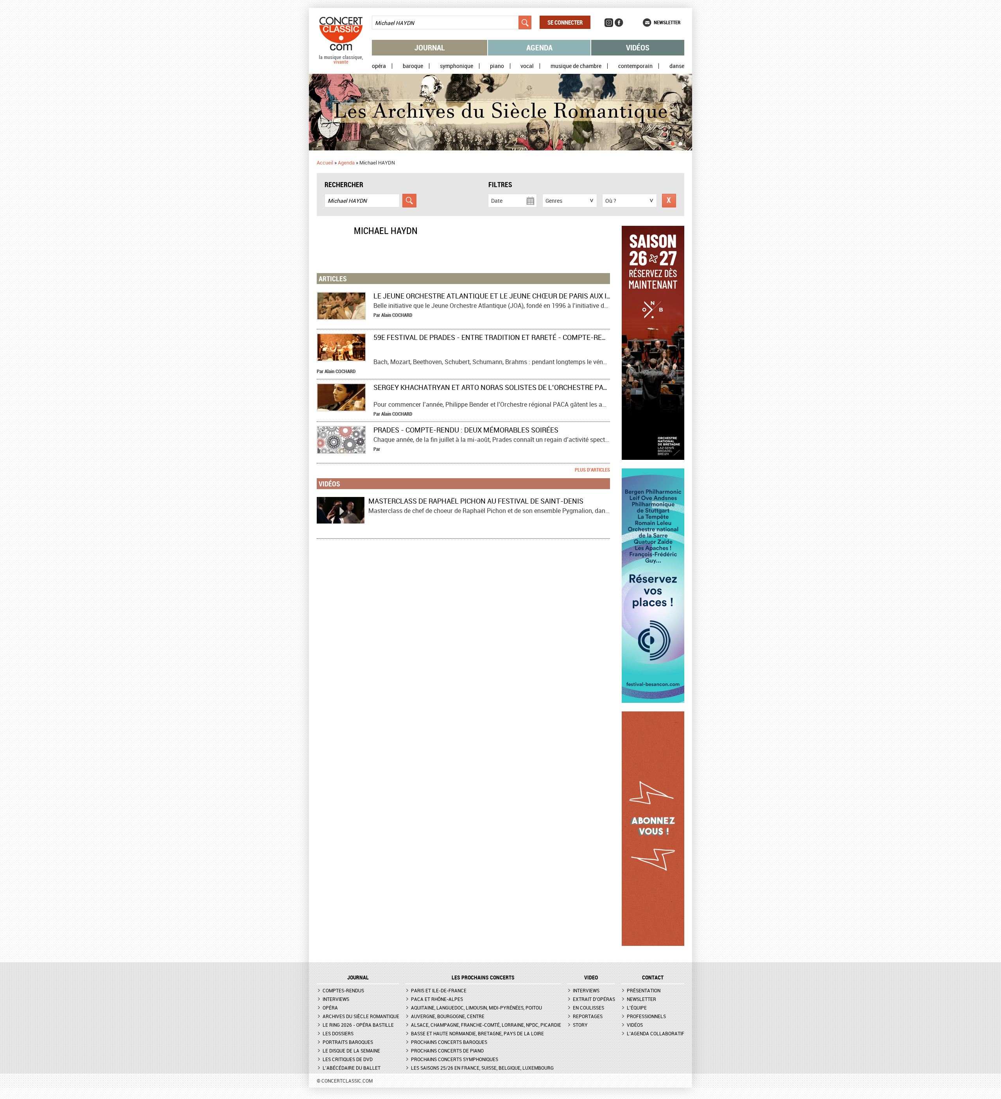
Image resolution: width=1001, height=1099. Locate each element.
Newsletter (667, 22)
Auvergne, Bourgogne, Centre (447, 1016)
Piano (497, 66)
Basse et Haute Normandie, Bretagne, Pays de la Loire (477, 1033)
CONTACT (653, 977)
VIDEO (591, 977)
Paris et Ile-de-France (438, 990)
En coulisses (588, 1007)
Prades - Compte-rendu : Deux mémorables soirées (465, 429)
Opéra (379, 66)
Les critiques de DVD (348, 1059)
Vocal (527, 66)
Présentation (643, 990)
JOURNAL (358, 977)
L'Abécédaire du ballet (351, 1068)
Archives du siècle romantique (361, 1016)
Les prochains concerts (483, 977)
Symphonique (456, 66)
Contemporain (635, 66)
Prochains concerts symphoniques (454, 1059)
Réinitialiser (669, 200)
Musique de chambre (576, 66)
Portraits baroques (348, 1042)
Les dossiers (338, 1033)
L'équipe (637, 1007)
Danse (676, 66)
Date (496, 200)
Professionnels (646, 1016)
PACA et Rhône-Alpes (437, 999)
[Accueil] (341, 62)
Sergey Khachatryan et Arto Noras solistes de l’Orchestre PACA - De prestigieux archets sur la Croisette (569, 387)
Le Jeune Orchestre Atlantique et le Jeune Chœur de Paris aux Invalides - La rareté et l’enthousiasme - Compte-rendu (591, 295)
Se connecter (565, 22)
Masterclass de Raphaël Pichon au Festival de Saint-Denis (475, 501)
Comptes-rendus (343, 990)
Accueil (325, 162)
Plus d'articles (592, 469)
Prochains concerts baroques (449, 1042)
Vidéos (637, 47)
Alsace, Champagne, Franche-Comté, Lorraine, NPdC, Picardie (486, 1025)
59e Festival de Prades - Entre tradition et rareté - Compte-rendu (494, 337)
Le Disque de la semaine (351, 1050)
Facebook (619, 22)
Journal (429, 47)
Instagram (609, 22)
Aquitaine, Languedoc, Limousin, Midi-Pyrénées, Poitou (476, 1007)
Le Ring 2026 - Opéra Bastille (358, 1025)
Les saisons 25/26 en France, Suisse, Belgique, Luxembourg (482, 1068)
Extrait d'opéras (594, 999)
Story (580, 1025)
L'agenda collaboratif (655, 1033)
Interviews (336, 999)
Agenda (539, 47)
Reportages (588, 1016)
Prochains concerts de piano (447, 1050)
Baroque (413, 66)
